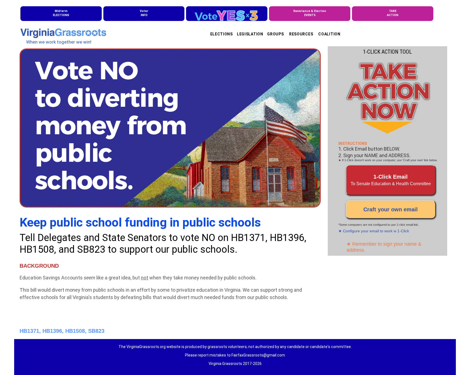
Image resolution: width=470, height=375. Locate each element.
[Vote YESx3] (226, 13)
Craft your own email (390, 209)
